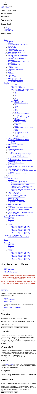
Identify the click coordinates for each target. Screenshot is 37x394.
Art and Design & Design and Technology (19, 153)
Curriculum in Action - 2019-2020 (20, 233)
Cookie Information (9, 299)
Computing (17, 118)
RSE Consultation (12, 77)
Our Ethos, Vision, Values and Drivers (18, 55)
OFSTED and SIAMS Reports (16, 69)
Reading (13, 143)
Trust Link (3, 290)
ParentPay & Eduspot (13, 198)
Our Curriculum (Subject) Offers (20, 113)
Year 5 (16, 98)
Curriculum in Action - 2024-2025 (20, 226)
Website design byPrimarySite (12, 307)
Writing (13, 141)
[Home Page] (5, 7)
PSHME (16, 133)
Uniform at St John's (13, 192)
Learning (6, 83)
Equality (10, 66)
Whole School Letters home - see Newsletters (20, 207)
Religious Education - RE (21, 137)
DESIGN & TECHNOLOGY (19, 157)
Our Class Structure (13, 178)
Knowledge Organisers (17, 101)
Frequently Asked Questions (15, 80)
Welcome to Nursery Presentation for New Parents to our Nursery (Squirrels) (22, 186)
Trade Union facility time (14, 78)
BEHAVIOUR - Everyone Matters (17, 169)
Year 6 (16, 100)
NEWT (10, 221)
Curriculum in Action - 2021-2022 (20, 230)
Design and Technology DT (22, 117)
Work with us (11, 46)
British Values (11, 75)
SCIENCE (10, 147)
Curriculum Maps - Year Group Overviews (22, 89)
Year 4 (16, 97)
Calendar (10, 223)
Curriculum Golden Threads (18, 87)
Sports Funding (12, 63)
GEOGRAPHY (12, 150)
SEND (9, 70)
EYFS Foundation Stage (21, 90)
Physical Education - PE (21, 132)
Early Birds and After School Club (17, 195)
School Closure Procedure (15, 204)
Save (15, 392)
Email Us (8, 29)
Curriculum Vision (16, 86)
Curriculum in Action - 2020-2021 (20, 232)
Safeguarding (11, 60)
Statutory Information (10, 53)
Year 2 (16, 93)
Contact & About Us (9, 41)
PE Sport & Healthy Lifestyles (16, 163)
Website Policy (8, 301)
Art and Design (18, 115)
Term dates (11, 180)
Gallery (10, 224)
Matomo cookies (9, 364)
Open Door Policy (13, 49)
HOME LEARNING (13, 138)
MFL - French (11, 164)
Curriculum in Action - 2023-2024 (20, 227)
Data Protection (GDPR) (14, 64)
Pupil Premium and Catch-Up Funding (18, 61)
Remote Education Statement (15, 81)
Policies (10, 72)
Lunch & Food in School (14, 193)
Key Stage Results (13, 67)
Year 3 (16, 95)
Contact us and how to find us (16, 50)
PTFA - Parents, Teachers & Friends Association (21, 212)
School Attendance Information (16, 197)
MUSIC (10, 158)
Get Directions (9, 30)
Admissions (11, 73)
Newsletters (11, 220)
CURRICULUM (12, 84)
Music (16, 130)
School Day (11, 57)
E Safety (10, 203)
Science (16, 135)
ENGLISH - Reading (20, 120)
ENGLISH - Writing (20, 121)
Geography (17, 123)
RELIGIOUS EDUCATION (15, 149)
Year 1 (16, 92)
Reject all (3, 327)
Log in (2, 6)
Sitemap (6, 298)
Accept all (10, 327)
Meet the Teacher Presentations (16, 200)
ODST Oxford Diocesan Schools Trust (18, 237)
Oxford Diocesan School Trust (12, 235)
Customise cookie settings (21, 327)
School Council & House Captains (17, 52)
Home (5, 40)
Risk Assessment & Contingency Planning (19, 215)
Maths (16, 126)
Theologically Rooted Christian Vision (18, 44)
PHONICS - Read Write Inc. (15, 144)
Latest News (11, 218)
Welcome (10, 43)
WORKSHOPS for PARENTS (16, 201)
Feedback (10, 206)
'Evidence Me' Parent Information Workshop (23, 183)
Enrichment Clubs (12, 175)
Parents (6, 177)
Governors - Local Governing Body (17, 58)
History (16, 124)
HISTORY (11, 152)
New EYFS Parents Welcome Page (17, 181)
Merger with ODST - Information (17, 213)
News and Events (9, 217)
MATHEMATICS (12, 146)
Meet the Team (12, 47)
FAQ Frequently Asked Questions (20, 184)
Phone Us (7, 27)
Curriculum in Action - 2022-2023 (20, 229)
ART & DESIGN (16, 155)
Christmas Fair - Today (10, 272)
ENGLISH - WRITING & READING (18, 140)
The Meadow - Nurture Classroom (17, 173)
